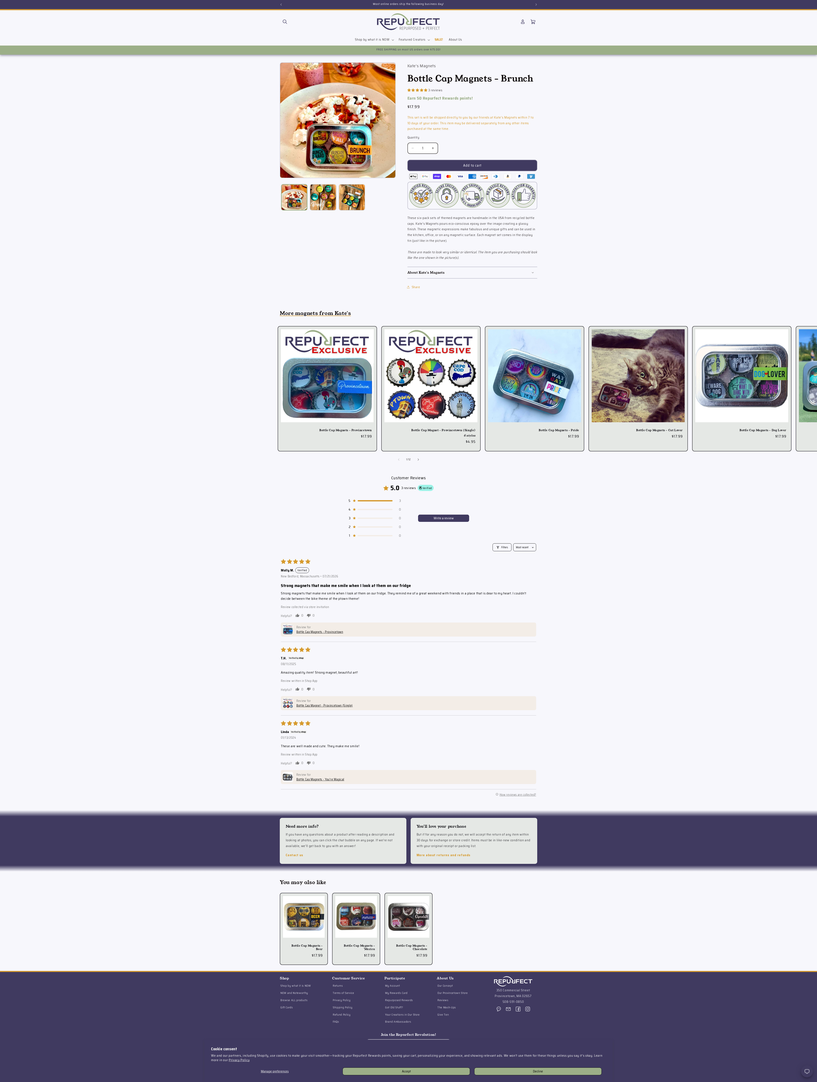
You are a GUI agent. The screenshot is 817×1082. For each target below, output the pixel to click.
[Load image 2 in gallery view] (323, 197)
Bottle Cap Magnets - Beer (307, 947)
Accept (406, 1071)
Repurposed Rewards (399, 1000)
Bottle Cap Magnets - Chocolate (411, 947)
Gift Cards (286, 1007)
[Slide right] (418, 459)
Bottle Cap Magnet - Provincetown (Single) (443, 430)
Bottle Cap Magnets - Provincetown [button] (319, 632)
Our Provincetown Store (452, 993)
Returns (338, 986)
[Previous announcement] (281, 4)
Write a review (444, 518)
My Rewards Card (396, 993)
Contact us (294, 854)
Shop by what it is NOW (295, 986)
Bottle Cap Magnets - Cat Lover (659, 430)
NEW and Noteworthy (294, 993)
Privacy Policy (239, 1060)
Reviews (442, 1000)
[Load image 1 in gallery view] (294, 197)
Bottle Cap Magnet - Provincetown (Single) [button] (324, 705)
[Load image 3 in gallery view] (352, 197)
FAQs (336, 1022)
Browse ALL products (294, 1000)
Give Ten (443, 1014)
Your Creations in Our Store (402, 1014)
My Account (392, 986)
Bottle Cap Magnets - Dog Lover (763, 430)
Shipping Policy (343, 1007)
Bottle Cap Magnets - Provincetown (345, 430)
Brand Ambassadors (398, 1022)
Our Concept (445, 986)
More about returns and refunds (444, 854)
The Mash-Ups (446, 1007)
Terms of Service (343, 993)
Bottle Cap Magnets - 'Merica (359, 947)
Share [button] (416, 287)
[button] (285, 22)
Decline (538, 1071)
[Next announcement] (536, 4)
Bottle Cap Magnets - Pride (559, 430)
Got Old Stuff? (394, 1007)
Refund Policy (342, 1014)
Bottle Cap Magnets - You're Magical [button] (320, 779)
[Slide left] (398, 459)
